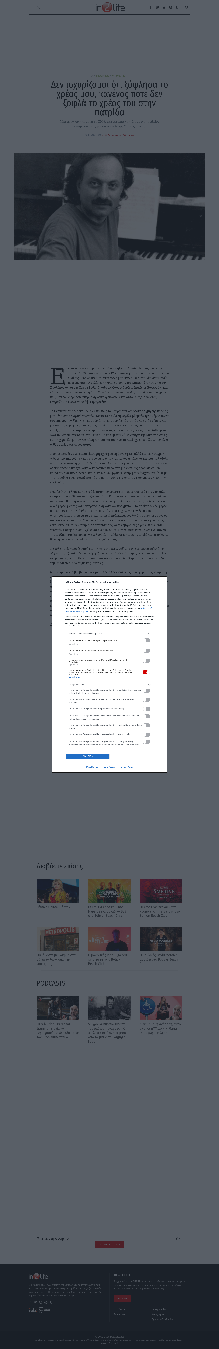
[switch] (146, 640)
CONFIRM (88, 756)
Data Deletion (92, 767)
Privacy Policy (126, 767)
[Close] (161, 582)
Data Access (109, 767)
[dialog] (109, 675)
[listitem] (109, 633)
